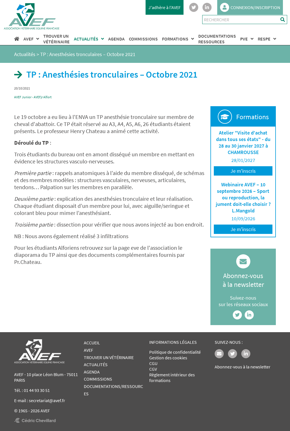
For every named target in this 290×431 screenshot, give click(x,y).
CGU (153, 363)
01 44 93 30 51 (37, 390)
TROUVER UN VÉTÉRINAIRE (109, 357)
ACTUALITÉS (86, 39)
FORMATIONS (175, 39)
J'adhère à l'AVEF (164, 7)
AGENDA (116, 39)
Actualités (24, 54)
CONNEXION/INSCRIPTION (255, 7)
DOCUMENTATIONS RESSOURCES (217, 38)
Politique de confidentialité (175, 352)
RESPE (264, 39)
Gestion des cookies (168, 357)
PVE (244, 39)
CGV (153, 369)
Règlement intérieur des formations (172, 377)
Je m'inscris (243, 171)
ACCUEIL (92, 342)
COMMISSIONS (143, 39)
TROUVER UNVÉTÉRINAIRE (56, 38)
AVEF (28, 39)
